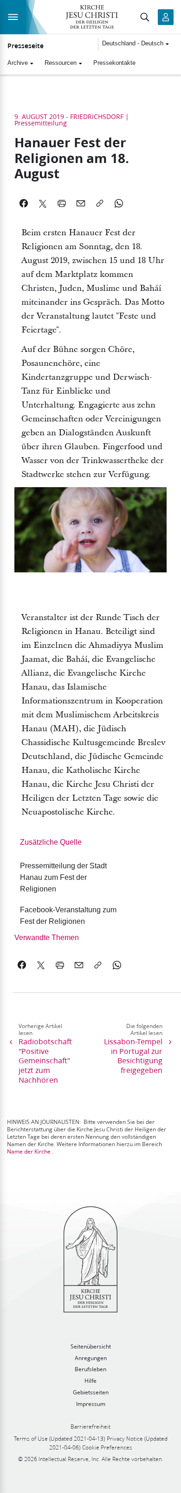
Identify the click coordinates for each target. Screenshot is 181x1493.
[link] (72, 877)
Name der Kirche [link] (29, 1151)
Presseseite (25, 46)
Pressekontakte (114, 62)
